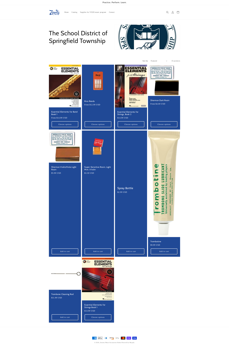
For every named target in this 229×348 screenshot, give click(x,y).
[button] (167, 12)
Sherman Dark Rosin (159, 100)
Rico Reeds (89, 101)
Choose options (65, 124)
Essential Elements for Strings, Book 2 (127, 113)
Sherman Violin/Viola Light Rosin (63, 168)
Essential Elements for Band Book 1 (64, 113)
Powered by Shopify (128, 342)
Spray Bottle (125, 188)
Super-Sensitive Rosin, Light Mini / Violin (97, 168)
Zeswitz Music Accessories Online (110, 342)
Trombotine (155, 241)
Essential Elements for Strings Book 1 (94, 306)
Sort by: (145, 61)
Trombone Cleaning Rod (62, 294)
